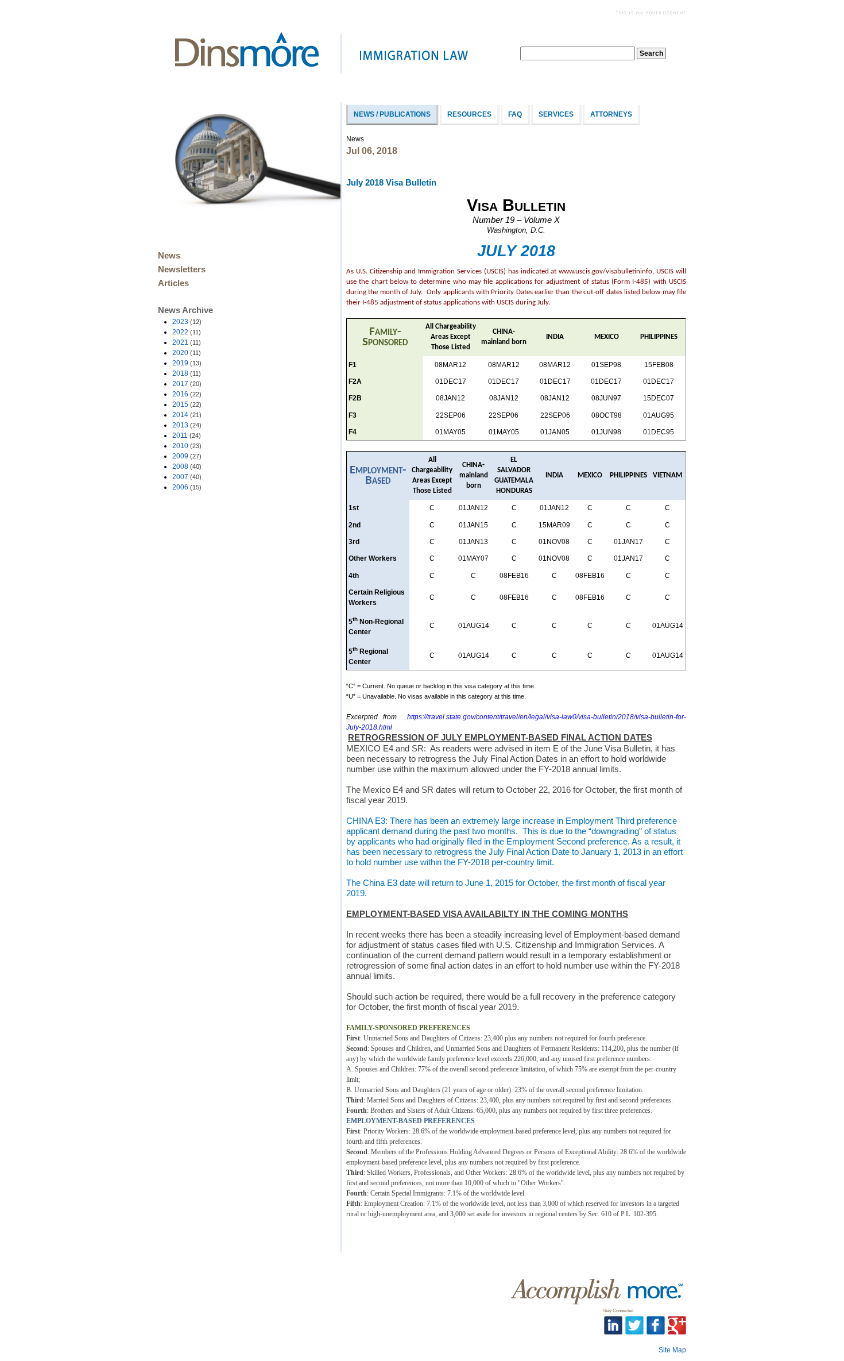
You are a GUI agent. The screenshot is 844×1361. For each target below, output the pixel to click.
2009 (187, 456)
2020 (186, 353)
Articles (173, 283)
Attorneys (611, 114)
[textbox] (577, 53)
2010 (187, 446)
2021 (186, 342)
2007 (187, 477)
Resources (469, 114)
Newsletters (182, 269)
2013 (187, 425)
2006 (187, 487)
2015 (187, 404)
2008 (187, 466)
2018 (186, 373)
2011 (186, 435)
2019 (187, 363)
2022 (186, 332)
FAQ (515, 114)
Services (556, 114)
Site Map (672, 1350)
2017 (187, 384)
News (169, 255)
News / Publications (392, 114)
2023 (187, 322)
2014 (187, 415)
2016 (187, 394)
